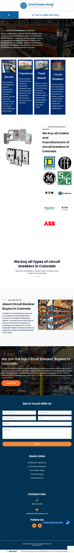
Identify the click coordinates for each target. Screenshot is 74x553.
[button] (67, 522)
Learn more (11, 383)
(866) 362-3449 (37, 504)
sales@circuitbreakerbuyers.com (37, 513)
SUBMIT (37, 444)
